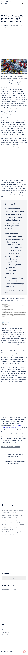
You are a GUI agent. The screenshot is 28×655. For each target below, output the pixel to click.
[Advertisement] (14, 45)
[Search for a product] (23, 3)
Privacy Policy (6, 635)
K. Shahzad (6, 25)
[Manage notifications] (24, 651)
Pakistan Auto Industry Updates (10, 446)
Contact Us (5, 632)
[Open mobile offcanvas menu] (26, 4)
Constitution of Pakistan (9, 589)
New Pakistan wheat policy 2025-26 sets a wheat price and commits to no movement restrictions (13, 527)
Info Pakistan (6, 1)
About (4, 629)
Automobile (4, 27)
